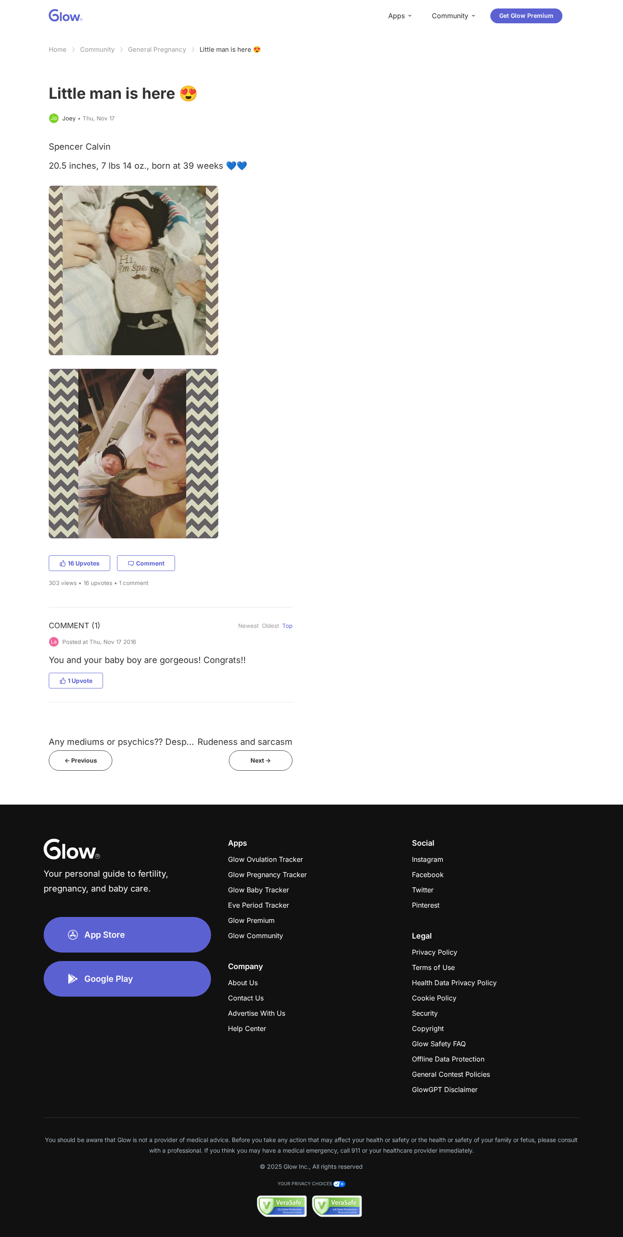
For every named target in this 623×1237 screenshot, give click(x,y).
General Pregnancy (157, 49)
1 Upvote (80, 680)
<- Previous (80, 760)
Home (58, 49)
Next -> (260, 760)
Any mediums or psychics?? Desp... (121, 741)
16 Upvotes (84, 563)
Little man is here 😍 (230, 49)
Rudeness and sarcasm (244, 741)
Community (97, 49)
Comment (150, 563)
